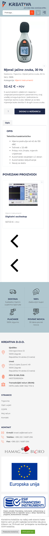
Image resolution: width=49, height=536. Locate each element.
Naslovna (8, 74)
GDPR (4, 409)
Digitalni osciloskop (16, 216)
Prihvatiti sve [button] (27, 532)
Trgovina (17, 74)
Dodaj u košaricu (30, 111)
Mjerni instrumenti (24, 80)
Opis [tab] (7, 123)
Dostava (13, 299)
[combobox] (16, 12)
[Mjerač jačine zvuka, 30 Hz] (24, 42)
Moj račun (5, 413)
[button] (44, 12)
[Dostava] (13, 292)
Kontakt (5, 417)
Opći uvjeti (6, 405)
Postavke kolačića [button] (10, 532)
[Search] (32, 12)
